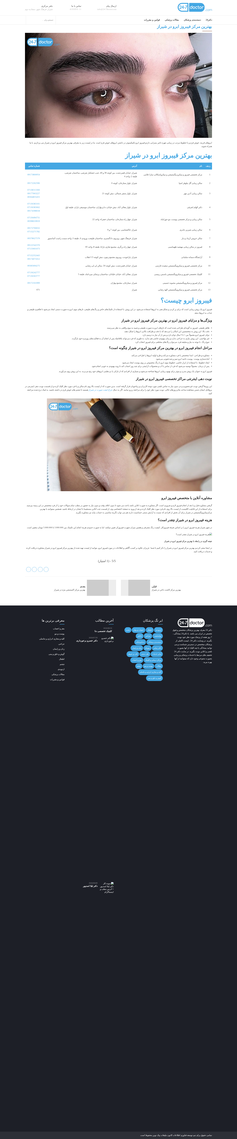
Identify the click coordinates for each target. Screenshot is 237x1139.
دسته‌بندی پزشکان (192, 20)
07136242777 (33, 272)
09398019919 (33, 221)
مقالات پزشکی (172, 20)
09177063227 (33, 193)
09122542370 (33, 245)
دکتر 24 (209, 630)
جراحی (148, 636)
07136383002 (33, 207)
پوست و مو (148, 666)
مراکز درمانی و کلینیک (153, 660)
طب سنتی (145, 654)
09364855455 (33, 197)
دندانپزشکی (140, 642)
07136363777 (33, 276)
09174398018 (33, 211)
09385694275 (33, 266)
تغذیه (128, 630)
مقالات (158, 666)
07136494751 (33, 217)
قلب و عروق (133, 654)
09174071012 (33, 259)
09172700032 (33, 228)
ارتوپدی (158, 630)
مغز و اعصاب (137, 660)
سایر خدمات (156, 654)
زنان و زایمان (137, 648)
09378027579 (33, 238)
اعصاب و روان (138, 630)
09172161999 (33, 283)
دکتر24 (209, 20)
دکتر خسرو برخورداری (87, 640)
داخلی (139, 636)
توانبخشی (157, 636)
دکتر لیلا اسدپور (90, 886)
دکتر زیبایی (157, 648)
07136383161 (33, 204)
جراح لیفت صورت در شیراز (100, 390)
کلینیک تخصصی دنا (103, 631)
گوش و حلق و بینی (154, 678)
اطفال (149, 630)
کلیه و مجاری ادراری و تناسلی (150, 672)
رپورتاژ (147, 648)
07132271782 (33, 231)
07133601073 (33, 248)
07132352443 (33, 255)
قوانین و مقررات (152, 20)
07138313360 (33, 190)
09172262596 (33, 183)
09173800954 (33, 174)
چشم (139, 666)
